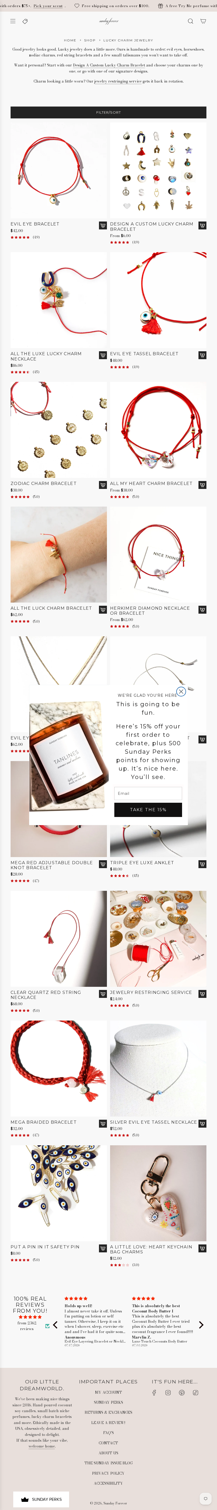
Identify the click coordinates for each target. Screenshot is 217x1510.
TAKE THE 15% (148, 809)
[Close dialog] (181, 691)
